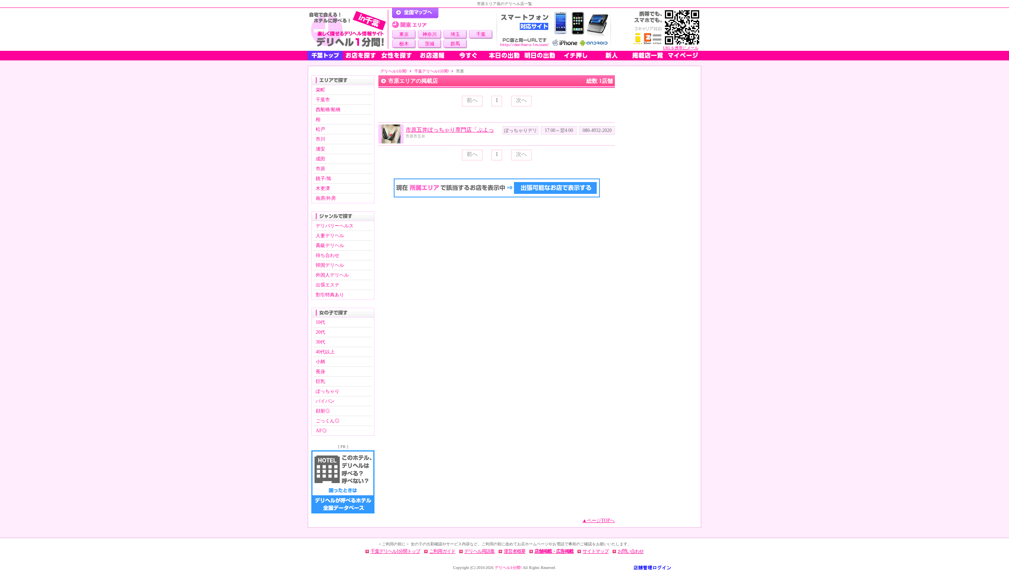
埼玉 (455, 34)
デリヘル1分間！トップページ (415, 13)
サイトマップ (596, 551)
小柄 (320, 361)
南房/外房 (326, 198)
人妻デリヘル (330, 235)
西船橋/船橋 (328, 109)
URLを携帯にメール (680, 48)
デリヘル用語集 (479, 551)
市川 (320, 139)
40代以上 (325, 352)
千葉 (481, 34)
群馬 (455, 43)
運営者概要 (514, 551)
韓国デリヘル (330, 265)
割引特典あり (330, 294)
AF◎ (321, 430)
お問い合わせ (631, 551)
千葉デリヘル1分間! (431, 71)
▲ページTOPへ (598, 520)
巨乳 (320, 381)
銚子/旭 (323, 178)
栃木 (404, 43)
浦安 (320, 149)
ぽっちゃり (327, 391)
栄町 (320, 90)
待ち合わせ (327, 255)
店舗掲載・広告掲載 (553, 551)
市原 (320, 168)
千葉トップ (325, 55)
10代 (320, 322)
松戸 (320, 129)
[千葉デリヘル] (347, 29)
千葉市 (323, 99)
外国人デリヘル (332, 275)
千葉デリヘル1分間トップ (395, 551)
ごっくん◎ (327, 421)
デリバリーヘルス (335, 226)
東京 (404, 34)
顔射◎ (323, 411)
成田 (320, 159)
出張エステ (327, 285)
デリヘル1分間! (393, 71)
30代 (320, 342)
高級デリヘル (330, 245)
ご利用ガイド (442, 551)
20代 (320, 332)
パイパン (325, 401)
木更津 (323, 188)
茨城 (429, 43)
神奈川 (430, 34)
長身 (320, 371)
